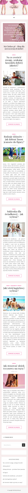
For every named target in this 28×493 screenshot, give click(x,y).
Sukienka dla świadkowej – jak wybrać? (14, 214)
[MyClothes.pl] (14, 7)
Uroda (14, 363)
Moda (9, 25)
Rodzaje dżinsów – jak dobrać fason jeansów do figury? (14, 139)
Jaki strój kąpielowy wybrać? (14, 289)
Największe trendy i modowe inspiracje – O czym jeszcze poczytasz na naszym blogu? (14, 32)
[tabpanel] (14, 32)
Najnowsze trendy (15, 25)
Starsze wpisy (8, 437)
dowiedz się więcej (14, 124)
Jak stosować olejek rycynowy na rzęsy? (14, 367)
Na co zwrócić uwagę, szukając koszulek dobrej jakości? (14, 61)
